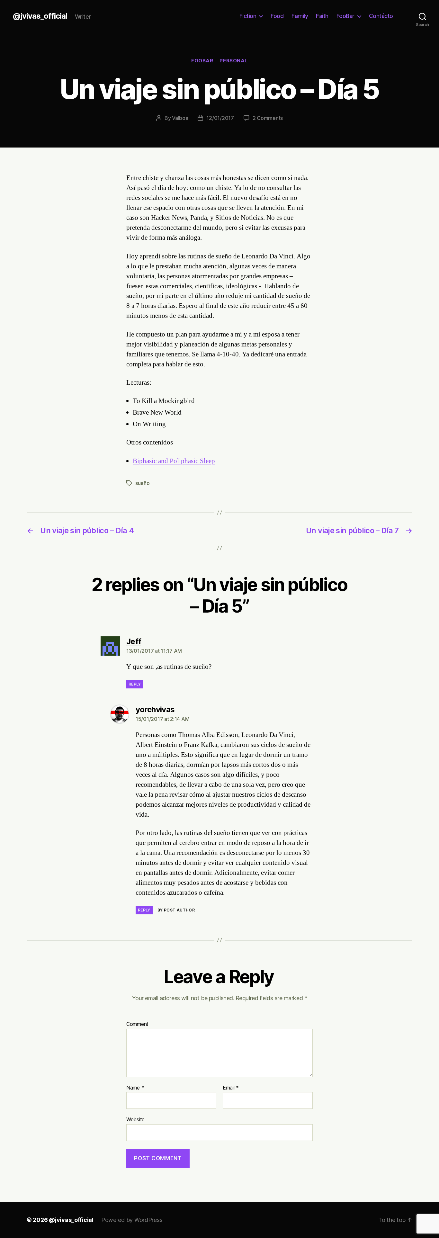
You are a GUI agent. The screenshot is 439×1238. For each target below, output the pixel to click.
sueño (142, 483)
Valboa (180, 118)
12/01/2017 (220, 118)
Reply (135, 684)
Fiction (247, 16)
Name (135, 1088)
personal (233, 61)
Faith (322, 16)
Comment (137, 1024)
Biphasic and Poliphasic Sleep (174, 461)
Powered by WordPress (132, 1219)
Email (231, 1088)
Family (299, 16)
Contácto (381, 16)
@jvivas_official (40, 16)
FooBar (345, 16)
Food (277, 16)
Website (135, 1119)
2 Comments (268, 118)
